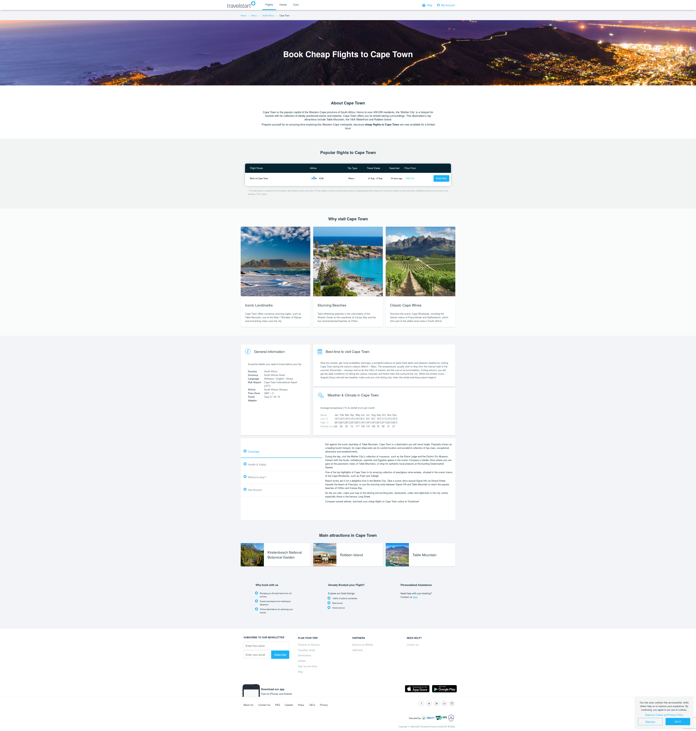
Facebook (421, 703)
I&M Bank (357, 650)
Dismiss (650, 722)
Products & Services (309, 644)
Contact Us (413, 644)
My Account (448, 5)
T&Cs (312, 705)
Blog (300, 671)
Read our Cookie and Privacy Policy (664, 714)
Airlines (302, 660)
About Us (248, 705)
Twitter (429, 703)
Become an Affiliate (362, 644)
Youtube (436, 703)
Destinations (304, 655)
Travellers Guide (306, 650)
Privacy (324, 705)
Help (429, 5)
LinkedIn (444, 703)
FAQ (277, 705)
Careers (289, 705)
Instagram (452, 703)
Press (301, 705)
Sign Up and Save (307, 666)
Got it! (678, 721)
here (415, 597)
